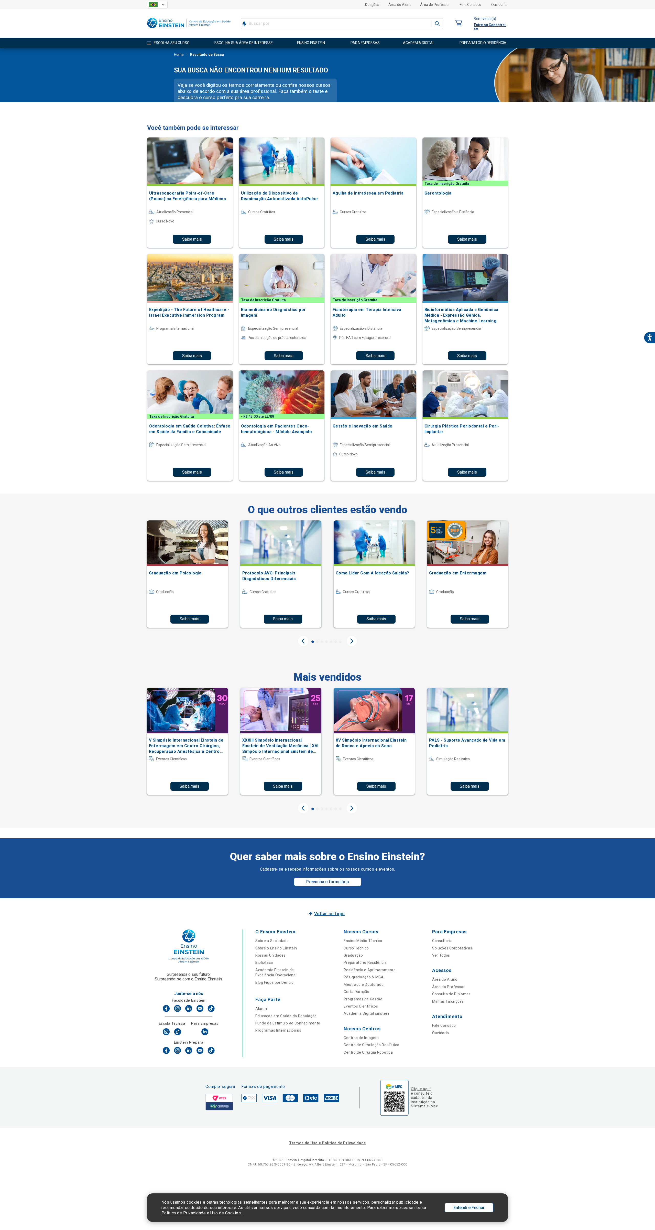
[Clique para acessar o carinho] (458, 23)
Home (179, 54)
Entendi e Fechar (469, 1207)
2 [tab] (317, 641)
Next (352, 641)
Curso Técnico (356, 948)
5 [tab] (331, 641)
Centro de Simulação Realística (371, 1045)
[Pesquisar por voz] (244, 23)
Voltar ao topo (329, 913)
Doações (372, 4)
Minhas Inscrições (448, 1001)
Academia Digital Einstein (366, 1013)
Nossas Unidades (270, 955)
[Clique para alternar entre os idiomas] (157, 4)
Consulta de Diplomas (451, 994)
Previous (303, 641)
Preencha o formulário (327, 881)
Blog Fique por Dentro (274, 982)
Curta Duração (356, 992)
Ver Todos (441, 955)
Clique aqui (421, 1089)
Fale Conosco (470, 4)
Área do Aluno (399, 4)
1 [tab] (312, 641)
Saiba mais (192, 239)
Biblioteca (264, 962)
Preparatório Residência (365, 962)
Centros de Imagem (361, 1038)
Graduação (353, 955)
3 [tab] (322, 641)
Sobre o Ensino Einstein (276, 948)
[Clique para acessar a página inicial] (189, 29)
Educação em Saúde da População (286, 1016)
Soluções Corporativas (452, 948)
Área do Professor (435, 4)
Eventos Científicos (361, 1006)
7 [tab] (340, 641)
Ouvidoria (499, 4)
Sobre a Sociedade (272, 941)
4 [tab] (326, 641)
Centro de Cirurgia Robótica (368, 1052)
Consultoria (442, 941)
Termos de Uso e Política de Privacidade (327, 1143)
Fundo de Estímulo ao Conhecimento (287, 1023)
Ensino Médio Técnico (363, 941)
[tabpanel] (187, 573)
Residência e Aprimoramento (370, 970)
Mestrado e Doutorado (364, 984)
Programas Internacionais (278, 1030)
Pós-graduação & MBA (364, 977)
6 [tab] (335, 641)
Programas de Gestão (363, 999)
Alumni (261, 1009)
